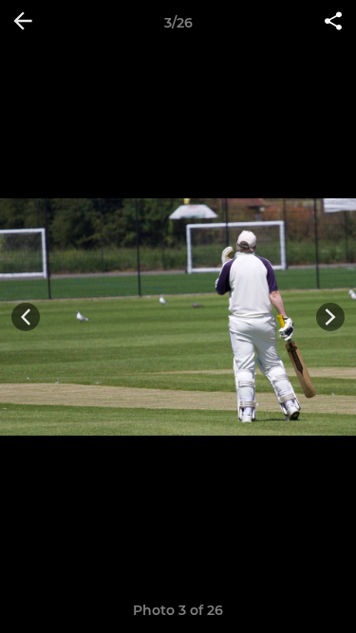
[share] (333, 22)
